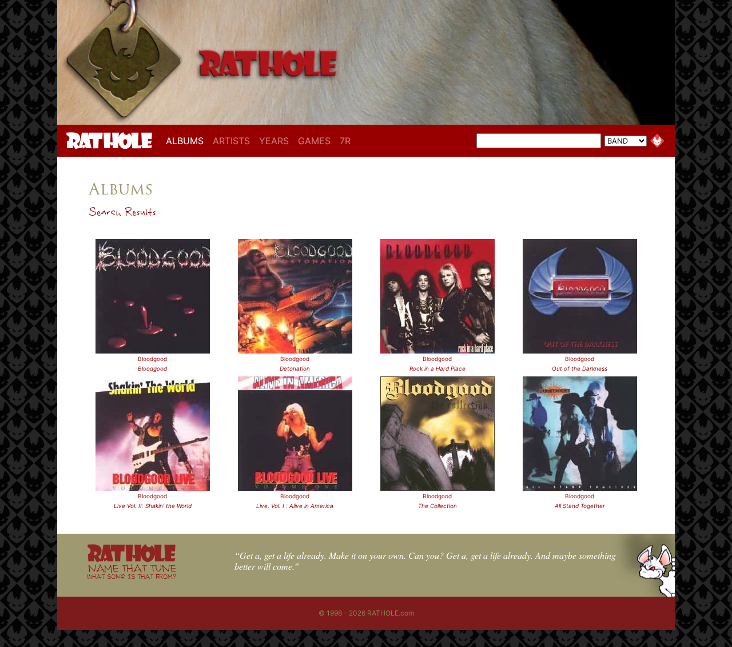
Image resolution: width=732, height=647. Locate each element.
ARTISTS (231, 140)
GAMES (314, 140)
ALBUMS (187, 140)
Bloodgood (152, 358)
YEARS (274, 140)
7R (345, 140)
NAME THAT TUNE (131, 571)
